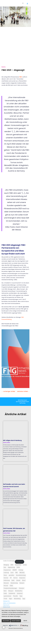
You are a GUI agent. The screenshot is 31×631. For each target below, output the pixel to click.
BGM (12, 564)
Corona (24, 564)
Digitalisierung (11, 567)
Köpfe (13, 580)
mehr (25, 620)
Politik (11, 585)
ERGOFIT (15, 570)
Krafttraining (7, 580)
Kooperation (22, 578)
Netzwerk (22, 583)
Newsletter (19, 562)
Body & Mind (18, 564)
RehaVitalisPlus (18, 591)
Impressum (6, 605)
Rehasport (10, 591)
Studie (5, 593)
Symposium (19, 593)
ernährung (6, 572)
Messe (23, 580)
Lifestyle (18, 580)
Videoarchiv (6, 601)
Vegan (10, 598)
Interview (6, 578)
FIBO (20, 77)
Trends (5, 598)
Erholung (21, 570)
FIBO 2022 (22, 572)
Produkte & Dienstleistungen (10, 588)
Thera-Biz (15, 596)
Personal (6, 585)
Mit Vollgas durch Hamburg (12, 440)
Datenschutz (6, 607)
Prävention (21, 588)
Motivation (6, 583)
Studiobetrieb (12, 593)
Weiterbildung (17, 598)
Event (12, 572)
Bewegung (6, 564)
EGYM (18, 567)
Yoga (24, 598)
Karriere (15, 578)
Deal (5, 567)
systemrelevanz (7, 596)
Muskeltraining (14, 583)
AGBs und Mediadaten (9, 603)
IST (10, 578)
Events (4, 67)
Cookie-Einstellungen (9, 561)
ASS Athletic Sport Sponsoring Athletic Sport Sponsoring (22, 401)
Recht (5, 591)
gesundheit (11, 575)
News (8, 442)
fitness (5, 575)
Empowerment (7, 570)
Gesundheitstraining (20, 575)
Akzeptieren (15, 620)
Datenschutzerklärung (18, 628)
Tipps (21, 596)
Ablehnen (6, 620)
